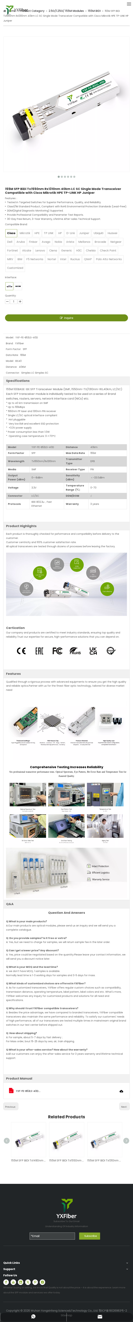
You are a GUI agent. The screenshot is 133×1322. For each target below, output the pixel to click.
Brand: (9, 343)
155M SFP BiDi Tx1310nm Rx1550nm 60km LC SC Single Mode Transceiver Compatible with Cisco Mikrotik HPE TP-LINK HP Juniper (104, 1160)
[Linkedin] (20, 1282)
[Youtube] (13, 1282)
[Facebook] (6, 1282)
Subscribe (90, 1236)
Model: (10, 337)
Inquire (68, 318)
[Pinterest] (35, 1282)
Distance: (11, 367)
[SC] (18, 286)
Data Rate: (12, 355)
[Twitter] (28, 1282)
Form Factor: (13, 349)
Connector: (13, 373)
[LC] (9, 286)
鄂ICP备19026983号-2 (113, 1311)
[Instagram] (42, 1282)
